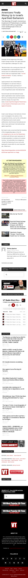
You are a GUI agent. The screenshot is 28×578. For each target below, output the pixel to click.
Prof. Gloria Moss (6, 460)
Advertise (22, 570)
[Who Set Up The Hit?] (5, 215)
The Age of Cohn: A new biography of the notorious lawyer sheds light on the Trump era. (14, 406)
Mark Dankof (14, 460)
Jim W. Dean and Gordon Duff (9, 31)
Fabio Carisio (15, 458)
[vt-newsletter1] (13, 474)
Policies (15, 568)
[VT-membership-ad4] (14, 289)
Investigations (9, 7)
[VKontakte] (14, 562)
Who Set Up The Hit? (16, 214)
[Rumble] (19, 558)
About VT (7, 175)
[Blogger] (3, 558)
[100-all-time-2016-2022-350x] (14, 513)
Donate (20, 568)
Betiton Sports (14, 576)
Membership (5, 570)
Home (3, 7)
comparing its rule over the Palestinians (14, 134)
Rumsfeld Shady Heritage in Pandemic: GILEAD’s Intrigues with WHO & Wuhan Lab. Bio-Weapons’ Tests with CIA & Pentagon (18, 225)
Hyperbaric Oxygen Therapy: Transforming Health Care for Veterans (17, 234)
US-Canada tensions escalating (12, 362)
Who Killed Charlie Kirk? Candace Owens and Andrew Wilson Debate (13, 379)
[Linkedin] (18, 37)
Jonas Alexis (10, 455)
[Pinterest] (11, 37)
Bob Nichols (11, 462)
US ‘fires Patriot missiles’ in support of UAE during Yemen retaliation (7, 202)
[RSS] (24, 558)
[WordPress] (18, 562)
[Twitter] (8, 37)
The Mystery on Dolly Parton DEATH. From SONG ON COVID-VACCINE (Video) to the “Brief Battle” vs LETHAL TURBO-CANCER (13, 339)
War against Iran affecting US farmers (11, 370)
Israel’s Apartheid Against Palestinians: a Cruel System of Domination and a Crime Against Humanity (14, 104)
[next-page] (5, 240)
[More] (22, 37)
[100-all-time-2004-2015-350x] (14, 506)
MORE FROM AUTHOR (19, 210)
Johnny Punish (16, 465)
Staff (11, 568)
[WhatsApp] (15, 37)
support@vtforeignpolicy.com (17, 548)
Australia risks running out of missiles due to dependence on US (13, 388)
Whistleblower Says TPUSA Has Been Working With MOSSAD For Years (14, 397)
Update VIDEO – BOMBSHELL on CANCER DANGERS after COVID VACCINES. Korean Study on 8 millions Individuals (12, 429)
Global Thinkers (6, 479)
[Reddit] (15, 558)
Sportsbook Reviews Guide (19, 574)
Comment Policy (14, 177)
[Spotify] (5, 562)
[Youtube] (22, 562)
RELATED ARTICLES (7, 210)
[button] (2, 4)
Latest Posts (5, 333)
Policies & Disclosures (17, 175)
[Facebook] (7, 558)
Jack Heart (22, 458)
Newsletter (12, 570)
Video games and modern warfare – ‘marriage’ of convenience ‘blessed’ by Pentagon (13, 417)
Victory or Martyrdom (20, 199)
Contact (14, 572)
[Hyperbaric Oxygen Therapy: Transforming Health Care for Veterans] (5, 234)
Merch (17, 570)
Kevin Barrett (17, 455)
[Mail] (11, 558)
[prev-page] (3, 240)
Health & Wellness (3, 236)
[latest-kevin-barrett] (13, 446)
